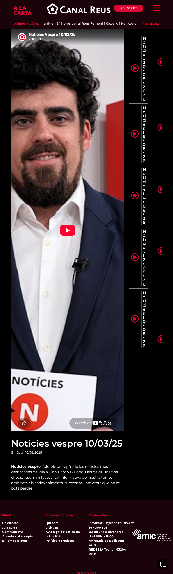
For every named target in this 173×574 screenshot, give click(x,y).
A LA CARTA (23, 10)
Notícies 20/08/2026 (144, 69)
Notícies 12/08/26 (144, 258)
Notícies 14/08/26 (144, 196)
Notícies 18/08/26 (144, 134)
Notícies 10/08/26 (144, 319)
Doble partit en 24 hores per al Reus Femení (58, 23)
